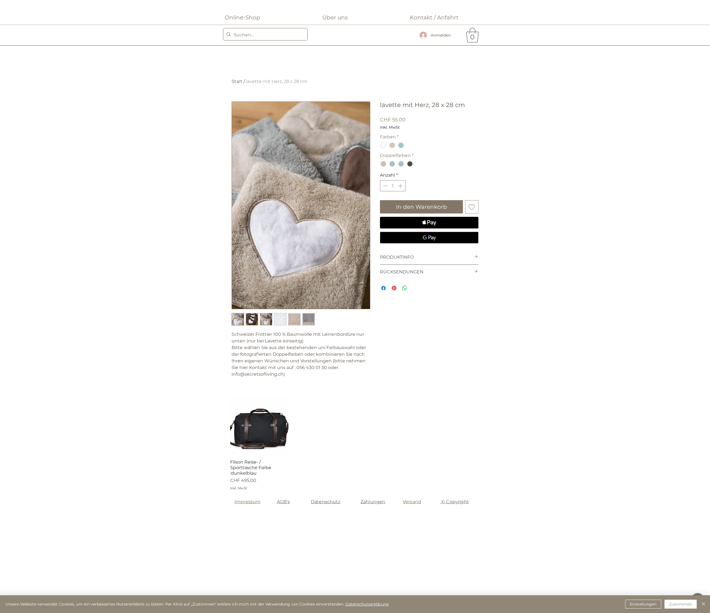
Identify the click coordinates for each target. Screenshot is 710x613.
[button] (472, 35)
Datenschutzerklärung (367, 604)
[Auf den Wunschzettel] (471, 206)
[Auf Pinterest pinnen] (394, 288)
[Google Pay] (429, 237)
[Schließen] (703, 604)
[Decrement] (385, 185)
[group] (355, 444)
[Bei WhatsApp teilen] (404, 288)
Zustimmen (680, 604)
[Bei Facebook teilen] (383, 288)
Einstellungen (643, 604)
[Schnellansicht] (259, 426)
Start (237, 81)
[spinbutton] (393, 185)
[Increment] (401, 185)
